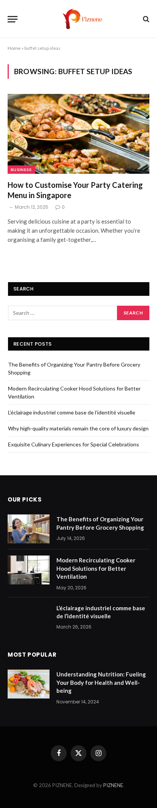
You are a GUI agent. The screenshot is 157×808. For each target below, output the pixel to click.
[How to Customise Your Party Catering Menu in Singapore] (78, 133)
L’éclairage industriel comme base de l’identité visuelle (71, 412)
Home (14, 48)
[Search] (145, 19)
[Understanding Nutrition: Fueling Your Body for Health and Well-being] (29, 684)
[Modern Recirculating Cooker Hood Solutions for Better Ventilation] (29, 570)
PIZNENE (113, 785)
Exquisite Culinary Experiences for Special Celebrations (73, 444)
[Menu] (13, 19)
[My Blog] (82, 19)
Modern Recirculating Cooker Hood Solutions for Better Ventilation (95, 568)
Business (21, 170)
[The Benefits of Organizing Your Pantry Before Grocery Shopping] (29, 528)
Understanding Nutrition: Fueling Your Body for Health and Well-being (101, 682)
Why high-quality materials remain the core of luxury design (78, 428)
